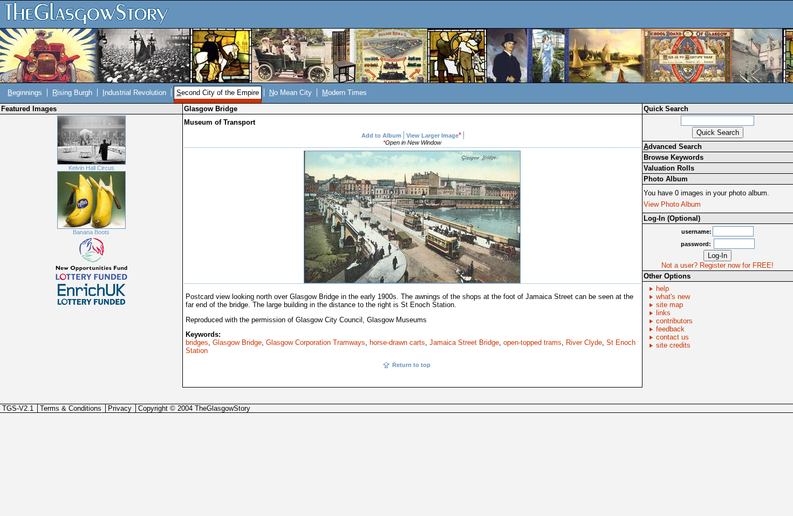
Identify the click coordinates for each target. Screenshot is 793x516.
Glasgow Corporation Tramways (315, 342)
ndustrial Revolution (134, 93)
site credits (673, 345)
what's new (673, 297)
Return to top (411, 365)
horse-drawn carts (397, 342)
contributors (674, 321)
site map (669, 305)
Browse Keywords (673, 157)
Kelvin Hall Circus (91, 168)
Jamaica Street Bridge (464, 342)
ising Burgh (72, 93)
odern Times (344, 93)
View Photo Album (672, 204)
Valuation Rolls (669, 168)
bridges (197, 342)
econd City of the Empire (217, 93)
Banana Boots (91, 232)
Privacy (120, 408)
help (662, 288)
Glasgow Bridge (237, 342)
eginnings (25, 93)
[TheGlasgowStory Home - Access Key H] (90, 13)
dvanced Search (673, 146)
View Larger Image (432, 135)
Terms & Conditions (70, 408)
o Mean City (290, 93)
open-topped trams (532, 342)
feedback (670, 329)
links (663, 313)
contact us (672, 337)
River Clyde (584, 342)
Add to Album (381, 135)
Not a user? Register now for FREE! (717, 265)
